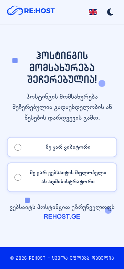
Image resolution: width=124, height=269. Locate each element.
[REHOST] (31, 12)
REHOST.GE (62, 216)
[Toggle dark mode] (110, 12)
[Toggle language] (93, 12)
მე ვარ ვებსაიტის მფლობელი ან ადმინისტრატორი (68, 177)
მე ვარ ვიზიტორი (68, 147)
